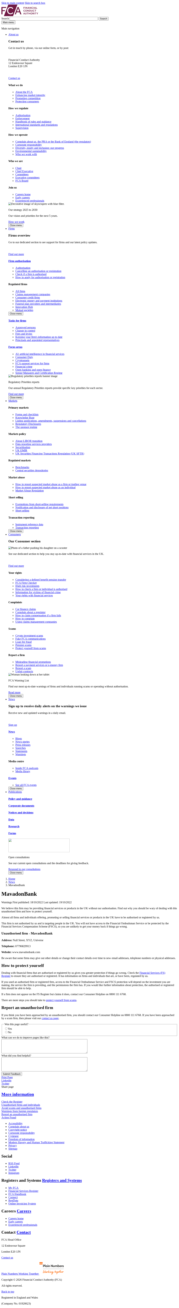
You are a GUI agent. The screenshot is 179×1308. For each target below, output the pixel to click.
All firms (20, 291)
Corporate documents (21, 805)
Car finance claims (25, 609)
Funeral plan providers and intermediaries (38, 303)
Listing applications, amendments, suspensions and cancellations (50, 420)
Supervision (21, 127)
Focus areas (15, 346)
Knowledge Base (24, 417)
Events (12, 778)
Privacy (12, 1145)
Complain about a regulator (30, 612)
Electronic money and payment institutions (38, 300)
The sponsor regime (26, 427)
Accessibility (15, 1123)
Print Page (7, 1077)
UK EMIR (21, 450)
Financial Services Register (23, 1190)
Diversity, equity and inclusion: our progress (39, 147)
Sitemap (12, 1148)
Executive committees (27, 177)
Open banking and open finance (33, 369)
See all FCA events (26, 785)
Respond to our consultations (24, 869)
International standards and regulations (36, 124)
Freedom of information (21, 1139)
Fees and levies (23, 333)
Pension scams (23, 645)
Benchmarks (22, 467)
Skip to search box (35, 2)
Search (5, 18)
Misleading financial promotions (33, 661)
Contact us (14, 78)
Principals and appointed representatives (37, 340)
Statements (21, 751)
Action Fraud (8, 1117)
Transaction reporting (27, 527)
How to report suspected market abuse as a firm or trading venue (50, 484)
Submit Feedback (12, 1074)
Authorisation (22, 115)
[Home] (19, 15)
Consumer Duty (24, 357)
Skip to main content (12, 2)
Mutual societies (24, 310)
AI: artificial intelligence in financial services (39, 353)
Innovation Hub (24, 306)
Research (13, 826)
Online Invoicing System (22, 1203)
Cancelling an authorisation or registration (38, 271)
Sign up (12, 724)
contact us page (50, 1018)
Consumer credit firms (27, 297)
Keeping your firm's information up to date (38, 336)
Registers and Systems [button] (62, 1180)
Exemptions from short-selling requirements (39, 504)
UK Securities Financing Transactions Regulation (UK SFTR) (49, 453)
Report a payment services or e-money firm (39, 665)
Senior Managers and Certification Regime (38, 372)
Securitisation (22, 447)
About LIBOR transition (28, 440)
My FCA (13, 1187)
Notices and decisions (20, 812)
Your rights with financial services (34, 595)
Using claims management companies (36, 621)
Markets (12, 400)
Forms (12, 833)
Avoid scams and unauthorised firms (21, 1108)
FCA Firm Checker (26, 582)
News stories (22, 741)
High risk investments (27, 585)
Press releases (22, 744)
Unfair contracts (24, 671)
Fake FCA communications (30, 638)
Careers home (23, 194)
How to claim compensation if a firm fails (38, 615)
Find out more (16, 254)
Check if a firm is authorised (30, 274)
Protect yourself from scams (30, 648)
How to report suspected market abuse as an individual (45, 487)
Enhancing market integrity (30, 95)
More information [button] (17, 1094)
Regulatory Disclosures (28, 423)
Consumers (14, 534)
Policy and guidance (20, 798)
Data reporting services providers (33, 444)
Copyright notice (17, 1129)
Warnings (20, 754)
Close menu (16, 225)
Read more (14, 692)
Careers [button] (24, 1211)
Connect (13, 1197)
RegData (13, 1200)
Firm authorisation (19, 261)
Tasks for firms (17, 320)
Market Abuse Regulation (29, 490)
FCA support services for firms (32, 363)
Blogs (18, 738)
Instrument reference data (29, 524)
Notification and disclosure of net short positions (42, 507)
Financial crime (23, 366)
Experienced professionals (29, 200)
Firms (11, 228)
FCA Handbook (17, 1194)
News (11, 699)
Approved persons (25, 327)
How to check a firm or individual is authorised (41, 589)
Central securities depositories (31, 470)
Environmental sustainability (31, 151)
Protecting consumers (27, 101)
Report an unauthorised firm (16, 1114)
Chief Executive (24, 171)
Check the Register (11, 1101)
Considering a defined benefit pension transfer (40, 579)
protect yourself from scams (61, 1000)
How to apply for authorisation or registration (40, 277)
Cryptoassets (22, 360)
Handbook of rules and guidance (33, 121)
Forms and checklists (26, 414)
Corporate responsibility (28, 144)
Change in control (25, 330)
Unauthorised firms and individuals (20, 1104)
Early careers (22, 197)
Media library (22, 771)
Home (11, 878)
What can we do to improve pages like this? (25, 1037)
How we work (16, 221)
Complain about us (18, 1126)
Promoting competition (28, 98)
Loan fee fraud (23, 641)
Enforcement (22, 118)
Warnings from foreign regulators (19, 1111)
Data (11, 819)
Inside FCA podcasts (26, 768)
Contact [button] (24, 1232)
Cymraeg (13, 1136)
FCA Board (21, 180)
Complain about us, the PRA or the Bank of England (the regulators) (53, 141)
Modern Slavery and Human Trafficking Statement (36, 1142)
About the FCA (24, 91)
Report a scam (23, 668)
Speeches (20, 748)
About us (13, 34)
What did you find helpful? (16, 1055)
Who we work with (26, 154)
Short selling (22, 510)
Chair (18, 168)
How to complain (25, 618)
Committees (21, 174)
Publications (15, 791)
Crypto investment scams (29, 635)
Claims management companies (32, 294)
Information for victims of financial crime (38, 592)
